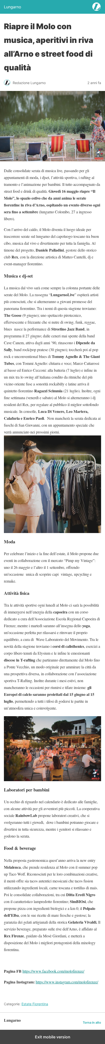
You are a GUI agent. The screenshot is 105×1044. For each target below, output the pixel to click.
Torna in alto (92, 1022)
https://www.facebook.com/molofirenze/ (53, 971)
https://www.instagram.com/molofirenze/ (67, 981)
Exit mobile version (52, 1036)
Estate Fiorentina (34, 1004)
